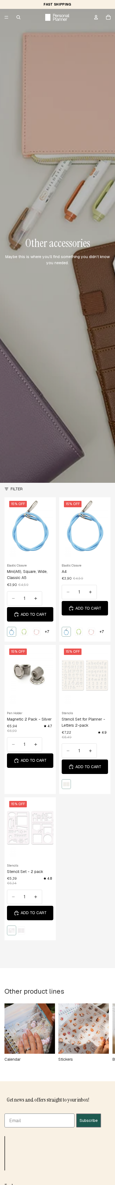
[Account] (96, 17)
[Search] (18, 17)
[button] (4, 1153)
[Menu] (6, 17)
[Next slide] (104, 1032)
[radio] (11, 632)
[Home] (57, 17)
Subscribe (89, 1120)
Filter (17, 488)
